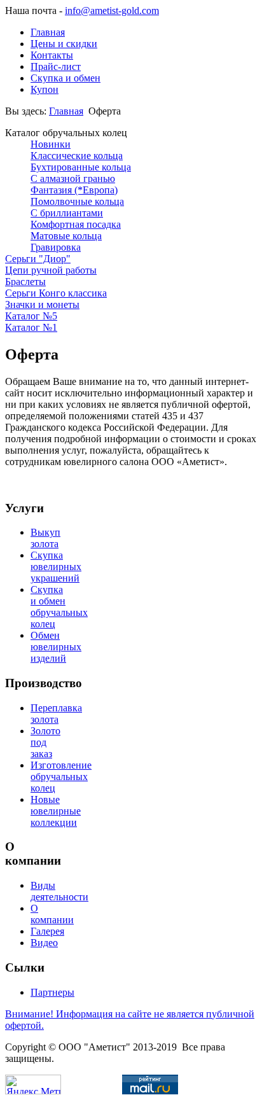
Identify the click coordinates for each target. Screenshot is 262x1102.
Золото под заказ (45, 742)
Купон (45, 89)
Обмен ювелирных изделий (56, 647)
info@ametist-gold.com (112, 10)
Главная (48, 32)
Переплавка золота (56, 713)
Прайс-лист (56, 66)
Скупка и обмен (65, 78)
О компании (52, 914)
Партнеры (52, 992)
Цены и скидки (64, 43)
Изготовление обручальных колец (61, 776)
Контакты (52, 55)
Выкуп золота (45, 538)
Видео (44, 942)
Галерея (47, 931)
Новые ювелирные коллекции (56, 811)
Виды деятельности (59, 891)
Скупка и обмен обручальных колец (59, 606)
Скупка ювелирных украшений (56, 566)
